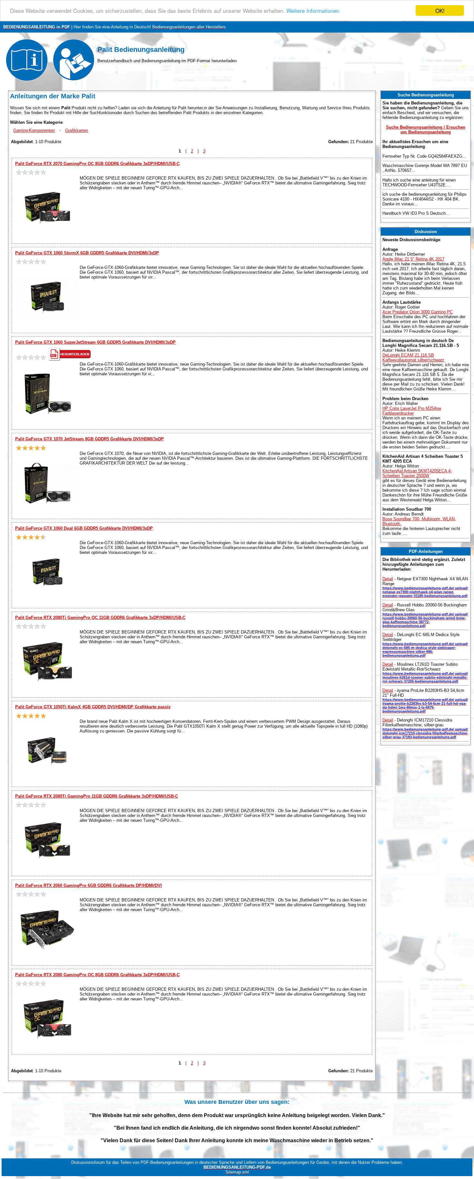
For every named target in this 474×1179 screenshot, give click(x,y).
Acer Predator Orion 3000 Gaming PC (417, 311)
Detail (387, 578)
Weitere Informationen (312, 11)
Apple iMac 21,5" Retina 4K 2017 (413, 259)
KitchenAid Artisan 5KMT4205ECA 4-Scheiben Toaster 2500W (417, 473)
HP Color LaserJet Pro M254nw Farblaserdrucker (411, 411)
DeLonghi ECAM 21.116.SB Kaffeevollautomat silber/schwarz (413, 357)
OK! (440, 10)
